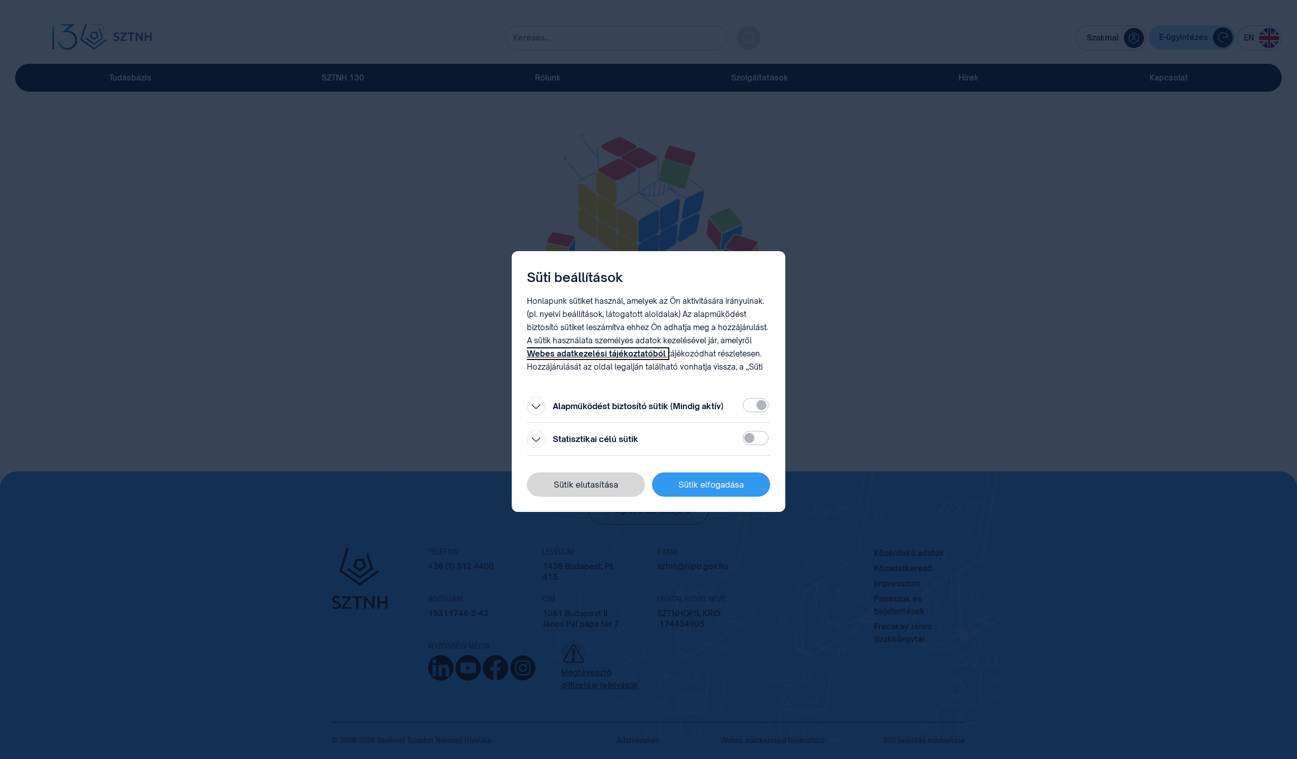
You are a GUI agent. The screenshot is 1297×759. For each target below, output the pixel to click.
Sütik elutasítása (586, 485)
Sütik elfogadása (711, 485)
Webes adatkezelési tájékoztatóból (597, 353)
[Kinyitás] (536, 406)
